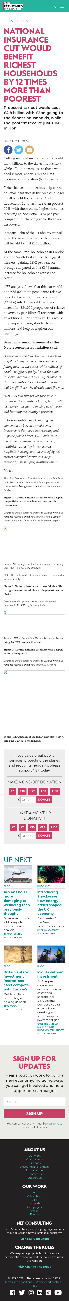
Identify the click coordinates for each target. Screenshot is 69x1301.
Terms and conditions (18, 1282)
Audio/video (34, 1203)
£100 (55, 791)
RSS (34, 1285)
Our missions (34, 1159)
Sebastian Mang (47, 1024)
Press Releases (16, 21)
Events (34, 1214)
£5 (13, 791)
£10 (22, 791)
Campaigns (34, 1207)
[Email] (30, 150)
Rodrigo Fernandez (50, 1030)
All (34, 1192)
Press (34, 1210)
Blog (7, 886)
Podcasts (43, 886)
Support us (35, 1177)
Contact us (35, 1174)
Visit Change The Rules (34, 1266)
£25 (32, 791)
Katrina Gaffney (48, 930)
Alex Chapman (13, 934)
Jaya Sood (10, 1006)
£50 (43, 791)
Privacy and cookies (48, 1282)
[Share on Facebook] (8, 150)
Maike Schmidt (46, 1027)
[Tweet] (19, 150)
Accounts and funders (34, 1166)
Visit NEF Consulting (34, 1238)
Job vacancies (34, 1170)
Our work (34, 1155)
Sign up (34, 1113)
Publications (34, 1196)
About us (34, 1149)
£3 (13, 827)
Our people (34, 1163)
